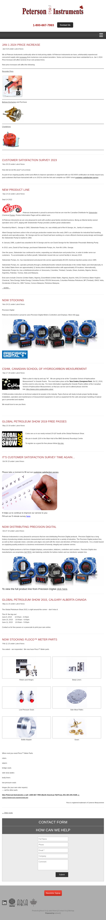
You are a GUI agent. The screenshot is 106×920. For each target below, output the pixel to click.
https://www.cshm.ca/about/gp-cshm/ (40, 389)
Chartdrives (6, 127)
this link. (61, 443)
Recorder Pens (7, 71)
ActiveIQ (58, 913)
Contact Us (65, 25)
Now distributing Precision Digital (29, 526)
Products (35, 911)
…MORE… (6, 288)
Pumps (12, 215)
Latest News (18, 49)
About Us (43, 911)
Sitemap (71, 911)
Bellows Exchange (9, 102)
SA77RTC (28, 552)
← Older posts (7, 813)
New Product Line (16, 189)
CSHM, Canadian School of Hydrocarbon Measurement (44, 368)
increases (23, 57)
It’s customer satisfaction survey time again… (38, 457)
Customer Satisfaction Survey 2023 (29, 160)
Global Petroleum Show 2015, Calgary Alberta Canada (44, 599)
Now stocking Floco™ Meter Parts (29, 639)
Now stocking (13, 300)
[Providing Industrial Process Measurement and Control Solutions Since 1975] (53, 15)
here (77, 315)
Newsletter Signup (53, 893)
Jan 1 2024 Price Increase (21, 44)
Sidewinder (93, 213)
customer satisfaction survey (86, 178)
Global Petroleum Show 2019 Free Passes (34, 421)
